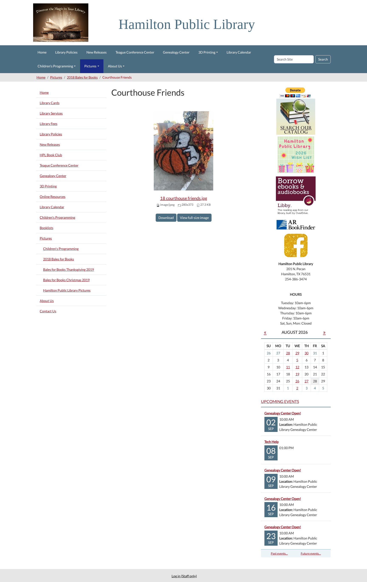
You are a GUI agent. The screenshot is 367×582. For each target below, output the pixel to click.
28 (288, 353)
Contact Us (48, 311)
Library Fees (48, 124)
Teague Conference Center (135, 52)
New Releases (96, 52)
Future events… (311, 553)
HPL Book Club (51, 155)
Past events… (279, 553)
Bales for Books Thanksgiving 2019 (68, 269)
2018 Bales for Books (82, 77)
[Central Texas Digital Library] (296, 196)
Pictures (90, 66)
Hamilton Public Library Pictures (66, 290)
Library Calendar (239, 52)
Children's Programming (55, 66)
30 (306, 353)
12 (297, 367)
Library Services (51, 113)
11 (288, 367)
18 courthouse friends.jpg (183, 198)
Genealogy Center (176, 52)
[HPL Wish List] (296, 154)
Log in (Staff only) (184, 576)
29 (297, 353)
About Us (115, 66)
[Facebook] (296, 245)
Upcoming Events (280, 401)
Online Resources (52, 196)
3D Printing (206, 52)
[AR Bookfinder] (295, 224)
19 (297, 374)
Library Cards (49, 103)
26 (297, 381)
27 (306, 381)
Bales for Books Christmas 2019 (66, 280)
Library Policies (66, 52)
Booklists (46, 228)
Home (42, 52)
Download (166, 218)
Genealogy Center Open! (282, 413)
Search (323, 59)
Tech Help (271, 442)
